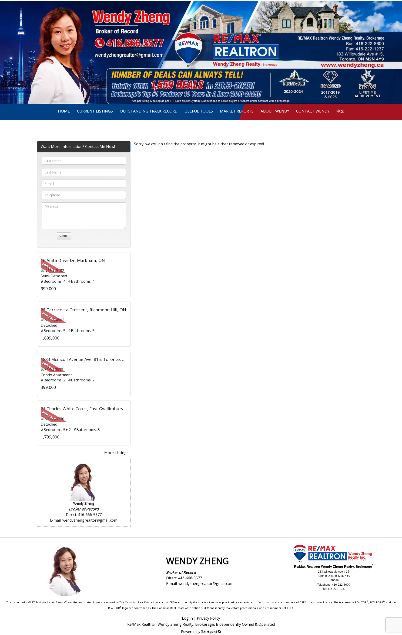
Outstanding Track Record (149, 111)
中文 (340, 111)
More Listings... (117, 452)
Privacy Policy (208, 618)
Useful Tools (198, 111)
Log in (187, 618)
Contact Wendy (312, 111)
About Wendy (275, 111)
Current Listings (95, 111)
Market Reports (237, 111)
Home (64, 111)
